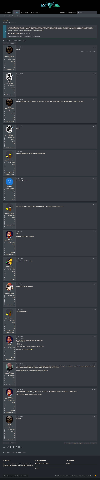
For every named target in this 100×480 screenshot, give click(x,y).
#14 (95, 389)
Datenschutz (75, 475)
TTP (9, 159)
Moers (13, 199)
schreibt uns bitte (25, 33)
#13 (95, 364)
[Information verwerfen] (95, 27)
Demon (9, 292)
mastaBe (9, 186)
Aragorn (9, 372)
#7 (95, 204)
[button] (29, 12)
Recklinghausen (11, 305)
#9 (95, 258)
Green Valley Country (11, 384)
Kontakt (36, 468)
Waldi (9, 81)
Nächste (12, 43)
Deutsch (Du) (24, 475)
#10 (95, 284)
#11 (95, 309)
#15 (95, 416)
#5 (95, 151)
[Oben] (94, 476)
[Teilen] (93, 47)
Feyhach (9, 239)
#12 (95, 336)
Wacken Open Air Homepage (42, 463)
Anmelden (68, 463)
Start (91, 475)
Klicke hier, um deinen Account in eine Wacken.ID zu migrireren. (24, 36)
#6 (95, 178)
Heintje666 (9, 266)
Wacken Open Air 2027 (12, 475)
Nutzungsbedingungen (65, 475)
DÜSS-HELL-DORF (10, 69)
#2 (95, 74)
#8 (95, 231)
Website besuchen (10, 254)
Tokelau (13, 279)
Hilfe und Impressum (84, 475)
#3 (95, 99)
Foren (36, 466)
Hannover (12, 252)
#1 (95, 47)
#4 (95, 126)
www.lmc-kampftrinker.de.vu (13, 174)
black (5, 22)
